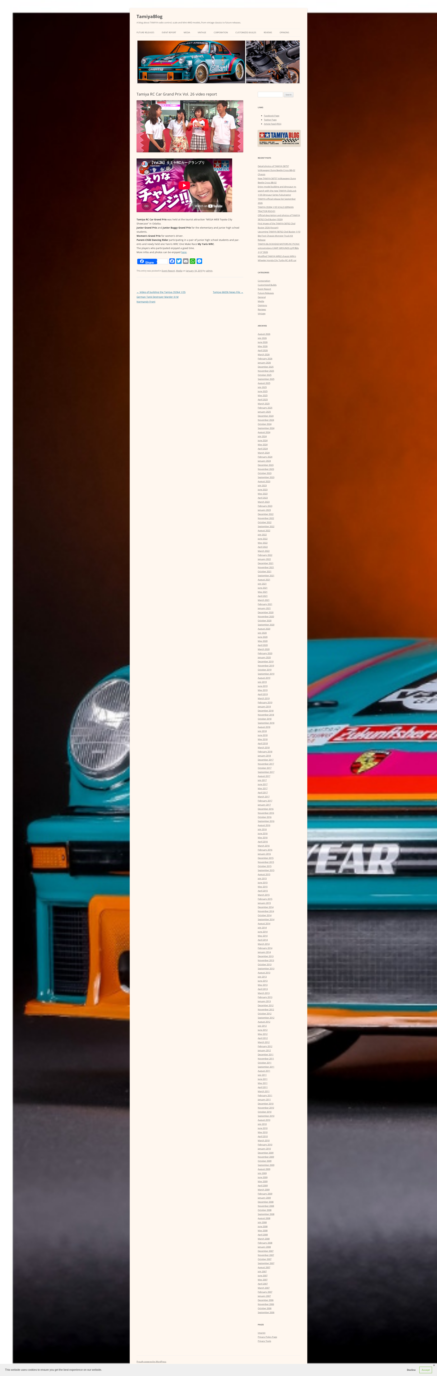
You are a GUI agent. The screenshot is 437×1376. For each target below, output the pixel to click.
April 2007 (263, 1283)
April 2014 (263, 939)
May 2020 (262, 641)
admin (209, 270)
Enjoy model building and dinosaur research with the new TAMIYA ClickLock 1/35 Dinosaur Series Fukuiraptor (277, 190)
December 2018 (265, 710)
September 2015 (266, 870)
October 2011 (264, 1062)
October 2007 (264, 1259)
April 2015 (263, 890)
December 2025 (265, 366)
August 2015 (264, 874)
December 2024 (265, 415)
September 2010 (266, 1115)
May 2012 (262, 1034)
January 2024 (264, 460)
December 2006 (265, 1300)
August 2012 (264, 1021)
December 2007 (265, 1251)
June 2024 (262, 440)
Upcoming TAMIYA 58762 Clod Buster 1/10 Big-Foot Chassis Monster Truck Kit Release (279, 235)
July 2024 (262, 436)
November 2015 (266, 862)
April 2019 (263, 694)
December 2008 (265, 1201)
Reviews (268, 32)
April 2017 (263, 792)
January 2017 (264, 804)
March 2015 (264, 894)
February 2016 (265, 849)
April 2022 (263, 546)
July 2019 (262, 681)
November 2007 (266, 1255)
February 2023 (265, 505)
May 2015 (262, 886)
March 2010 (264, 1140)
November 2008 (266, 1205)
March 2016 (264, 845)
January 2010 (264, 1148)
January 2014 (264, 952)
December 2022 (265, 514)
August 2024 (264, 432)
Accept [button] (426, 1369)
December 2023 (265, 465)
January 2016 (264, 853)
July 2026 (262, 338)
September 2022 (266, 526)
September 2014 (266, 919)
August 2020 (264, 628)
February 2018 (265, 751)
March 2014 (264, 943)
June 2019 (262, 686)
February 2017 (265, 800)
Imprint (261, 1332)
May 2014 (262, 935)
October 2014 (264, 915)
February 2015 (265, 898)
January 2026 (264, 362)
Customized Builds (245, 32)
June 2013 (262, 980)
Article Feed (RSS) (272, 123)
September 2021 (266, 575)
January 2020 (264, 657)
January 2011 (264, 1099)
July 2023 (262, 485)
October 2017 (264, 767)
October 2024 (264, 424)
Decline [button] (411, 1369)
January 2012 (264, 1050)
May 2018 (262, 739)
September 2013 (266, 968)
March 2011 (264, 1091)
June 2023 (262, 489)
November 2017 (266, 763)
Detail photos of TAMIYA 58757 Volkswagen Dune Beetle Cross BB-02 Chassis (276, 170)
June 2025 (262, 391)
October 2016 (264, 817)
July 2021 (262, 583)
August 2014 (264, 923)
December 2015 (265, 858)
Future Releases (145, 32)
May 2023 (262, 493)
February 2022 (265, 555)
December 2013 (265, 956)
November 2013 (266, 960)
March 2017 (264, 796)
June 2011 (262, 1079)
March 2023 (264, 501)
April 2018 (263, 743)
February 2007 (265, 1291)
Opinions (284, 32)
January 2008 (264, 1246)
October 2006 (264, 1308)
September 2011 (266, 1066)
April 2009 (263, 1185)
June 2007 (262, 1275)
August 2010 (264, 1120)
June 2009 (262, 1177)
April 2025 (263, 399)
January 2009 (264, 1197)
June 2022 (262, 538)
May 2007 (262, 1279)
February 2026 (265, 358)
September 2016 (266, 821)
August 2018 (264, 727)
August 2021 (264, 579)
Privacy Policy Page (267, 1336)
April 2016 (263, 841)
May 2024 (262, 444)
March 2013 (264, 993)
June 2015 (262, 882)
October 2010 (264, 1111)
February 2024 (265, 456)
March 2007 (264, 1287)
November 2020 (266, 616)
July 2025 (262, 387)
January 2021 (264, 608)
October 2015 (264, 866)
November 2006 (266, 1304)
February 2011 (265, 1095)
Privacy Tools (264, 1341)
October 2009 (264, 1160)
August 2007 (264, 1267)
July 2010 (262, 1124)
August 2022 (264, 530)
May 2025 (262, 395)
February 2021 (265, 604)
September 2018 (266, 722)
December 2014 (265, 907)
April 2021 (263, 596)
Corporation (221, 32)
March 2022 (264, 550)
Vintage (202, 32)
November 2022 (266, 518)
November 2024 (266, 419)
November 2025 (266, 370)
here (184, 252)
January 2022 (264, 559)
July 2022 (262, 534)
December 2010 (265, 1103)
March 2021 (264, 600)
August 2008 (264, 1218)
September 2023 (266, 477)
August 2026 (264, 334)
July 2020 (262, 632)
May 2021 (262, 591)
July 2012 (262, 1025)
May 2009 (262, 1181)
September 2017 (266, 772)
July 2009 (262, 1173)
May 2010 (262, 1132)
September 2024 (266, 428)
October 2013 (264, 964)
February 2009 (265, 1193)
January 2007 (264, 1296)
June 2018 (262, 735)
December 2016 (265, 808)
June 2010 (262, 1128)
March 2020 (264, 649)
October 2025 (264, 374)
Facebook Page (271, 115)
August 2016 (264, 825)
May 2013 (262, 984)
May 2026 (262, 346)
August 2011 (264, 1070)
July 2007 (262, 1271)
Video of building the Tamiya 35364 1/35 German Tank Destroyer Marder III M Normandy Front (161, 296)
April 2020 (263, 645)
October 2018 (264, 718)
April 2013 (263, 989)
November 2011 (266, 1058)
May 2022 (262, 542)
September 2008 (266, 1214)
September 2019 (266, 673)
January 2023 (264, 510)
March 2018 (264, 747)
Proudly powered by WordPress (151, 1361)
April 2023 (263, 497)
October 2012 (264, 1013)
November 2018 (266, 714)
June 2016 (262, 833)
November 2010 (266, 1107)
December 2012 (265, 1005)
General (262, 297)
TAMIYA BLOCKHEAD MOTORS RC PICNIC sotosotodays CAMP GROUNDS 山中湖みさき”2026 (279, 248)
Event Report (169, 32)
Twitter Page (270, 119)
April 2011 (263, 1087)
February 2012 (265, 1046)
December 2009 (265, 1152)
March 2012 (264, 1042)
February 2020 (265, 653)
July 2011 (262, 1074)
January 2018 (264, 755)
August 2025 (264, 383)
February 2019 (265, 702)
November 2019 (266, 665)
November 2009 (266, 1156)
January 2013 (264, 1001)
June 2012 (262, 1029)
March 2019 (264, 698)
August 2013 (264, 972)
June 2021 (262, 587)
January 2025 (264, 411)
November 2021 (266, 567)
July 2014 (262, 927)
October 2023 (264, 473)
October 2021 (264, 571)
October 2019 (264, 669)
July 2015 (262, 878)
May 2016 (262, 837)
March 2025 (264, 403)
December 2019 (265, 661)
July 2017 (262, 780)
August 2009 (264, 1169)
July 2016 (262, 829)
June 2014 (262, 931)
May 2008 (262, 1230)
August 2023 (264, 481)
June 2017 (262, 784)
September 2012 (266, 1017)
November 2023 (266, 469)
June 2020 (262, 636)
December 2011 (265, 1054)
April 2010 (263, 1136)
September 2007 (266, 1263)
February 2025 (265, 407)
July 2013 (262, 976)
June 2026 (262, 342)
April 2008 (263, 1234)
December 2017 (265, 759)
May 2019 (262, 690)
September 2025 (266, 379)
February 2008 (265, 1242)
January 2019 (264, 706)
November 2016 (266, 812)
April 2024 (263, 448)
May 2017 (262, 788)
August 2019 (264, 677)
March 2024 (264, 452)
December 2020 (265, 612)
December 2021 (265, 563)
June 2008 (262, 1226)
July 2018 (262, 731)
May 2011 (262, 1083)
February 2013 (265, 997)
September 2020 (266, 624)
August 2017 (264, 776)
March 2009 (264, 1189)
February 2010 (265, 1144)
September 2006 (266, 1312)
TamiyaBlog (150, 16)
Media (187, 32)
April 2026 (263, 350)
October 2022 (264, 522)
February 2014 (265, 948)
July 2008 (262, 1222)
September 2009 (266, 1165)
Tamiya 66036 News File (228, 292)
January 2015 (264, 903)
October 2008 (264, 1210)
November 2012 (266, 1009)
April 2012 (263, 1038)
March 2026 (264, 354)
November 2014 (266, 911)
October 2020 (264, 620)
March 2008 (264, 1238)
